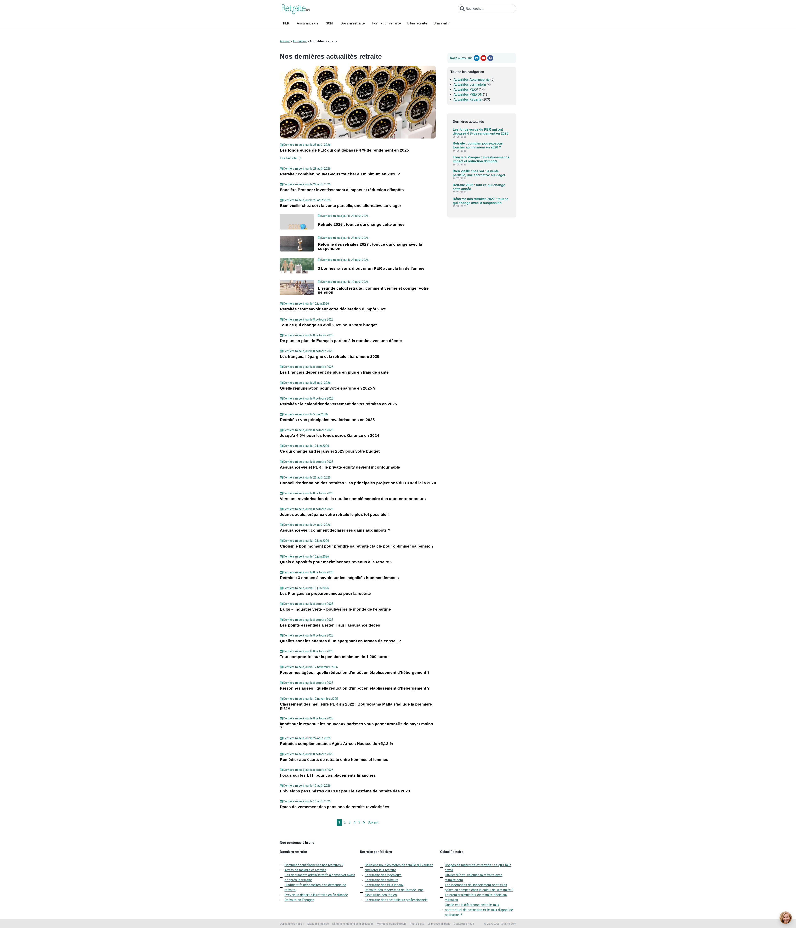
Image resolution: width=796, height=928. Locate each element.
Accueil (285, 41)
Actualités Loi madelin (470, 84)
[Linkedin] (476, 58)
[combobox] (487, 8)
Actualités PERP (466, 89)
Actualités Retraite (468, 99)
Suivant (373, 822)
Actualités (300, 41)
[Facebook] (490, 58)
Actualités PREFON (468, 94)
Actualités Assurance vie (472, 79)
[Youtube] (483, 58)
